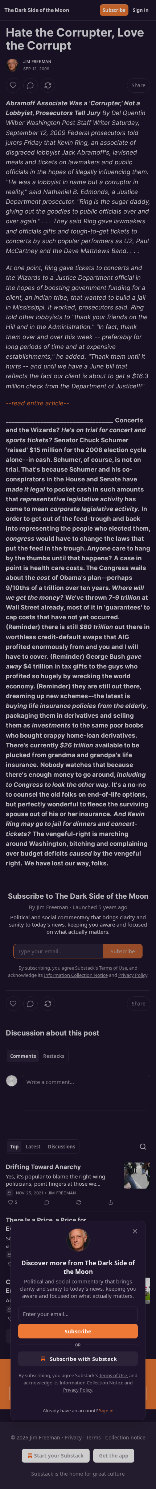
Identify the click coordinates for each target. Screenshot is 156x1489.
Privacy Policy (77, 1390)
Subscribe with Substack (83, 1358)
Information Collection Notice (91, 1382)
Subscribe (78, 1331)
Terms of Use (113, 1375)
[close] (135, 1231)
